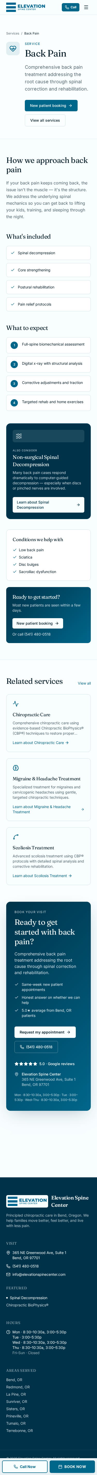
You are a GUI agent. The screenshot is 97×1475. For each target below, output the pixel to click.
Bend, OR (14, 1379)
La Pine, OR (16, 1394)
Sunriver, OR (16, 1401)
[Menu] (86, 7)
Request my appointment (42, 1032)
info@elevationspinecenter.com (38, 1274)
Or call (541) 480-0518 (31, 634)
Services (12, 33)
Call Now (28, 1466)
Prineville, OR (17, 1416)
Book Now (75, 1466)
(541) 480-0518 (39, 1047)
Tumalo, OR (16, 1423)
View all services (45, 120)
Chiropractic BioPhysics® (27, 1305)
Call (73, 7)
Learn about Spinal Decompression (33, 504)
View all (84, 683)
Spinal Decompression (28, 1297)
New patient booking (48, 105)
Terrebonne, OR (19, 1430)
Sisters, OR (15, 1409)
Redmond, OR (18, 1387)
